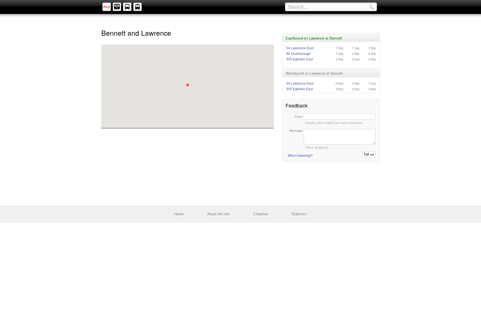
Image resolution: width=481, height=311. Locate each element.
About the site (218, 214)
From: (299, 116)
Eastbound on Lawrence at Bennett (314, 38)
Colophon (260, 214)
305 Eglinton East (299, 59)
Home (179, 214)
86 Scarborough (298, 54)
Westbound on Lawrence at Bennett (314, 73)
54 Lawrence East (299, 48)
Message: (296, 130)
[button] (187, 85)
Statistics (299, 214)
